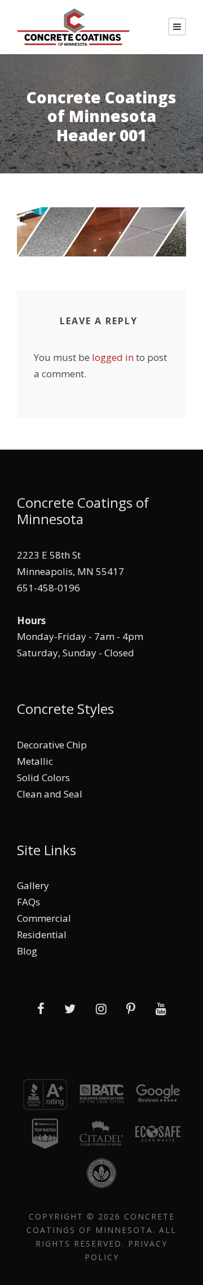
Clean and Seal (49, 793)
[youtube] (161, 1008)
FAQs (28, 901)
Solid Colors (43, 777)
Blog (27, 950)
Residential (42, 934)
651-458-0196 (48, 587)
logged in (113, 357)
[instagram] (101, 1008)
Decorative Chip (52, 744)
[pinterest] (130, 1008)
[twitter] (70, 1008)
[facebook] (41, 1008)
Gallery (33, 885)
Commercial (44, 918)
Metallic (35, 761)
